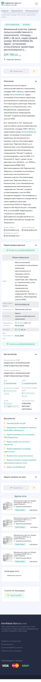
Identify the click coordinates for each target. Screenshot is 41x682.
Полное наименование (12, 370)
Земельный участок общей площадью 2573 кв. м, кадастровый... (25, 537)
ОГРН (24, 380)
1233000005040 (30, 383)
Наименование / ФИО (12, 360)
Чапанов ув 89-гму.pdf (16, 423)
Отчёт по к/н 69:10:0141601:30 (21, 250)
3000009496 (11, 383)
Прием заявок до (28, 227)
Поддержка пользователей (11, 641)
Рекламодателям (7, 644)
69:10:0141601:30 (17, 94)
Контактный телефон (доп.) (29, 389)
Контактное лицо (28, 401)
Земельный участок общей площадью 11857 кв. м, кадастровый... (25, 502)
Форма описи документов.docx (20, 456)
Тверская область (13, 59)
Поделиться (18, 71)
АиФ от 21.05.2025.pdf (16, 467)
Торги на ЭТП (15, 595)
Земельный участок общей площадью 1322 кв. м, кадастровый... (25, 519)
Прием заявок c (9, 227)
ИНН (5, 380)
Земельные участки (14, 575)
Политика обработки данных (11, 647)
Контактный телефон (11, 388)
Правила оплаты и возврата (11, 651)
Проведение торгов (11, 233)
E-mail (6, 401)
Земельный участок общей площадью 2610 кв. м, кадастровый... (25, 554)
